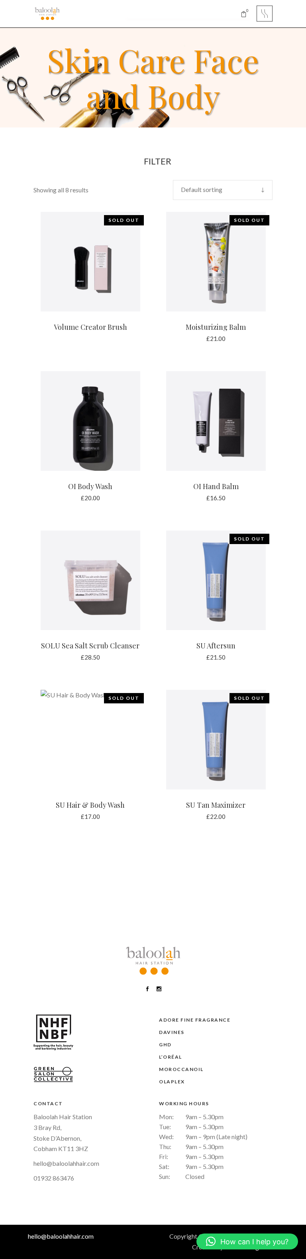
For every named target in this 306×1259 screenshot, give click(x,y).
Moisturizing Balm (216, 327)
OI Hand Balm (216, 486)
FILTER (156, 161)
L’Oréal (170, 1057)
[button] (247, 1241)
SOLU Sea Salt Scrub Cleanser (90, 645)
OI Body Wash (90, 486)
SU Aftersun (215, 645)
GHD (165, 1045)
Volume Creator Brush (90, 327)
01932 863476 (53, 1178)
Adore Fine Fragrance (194, 1020)
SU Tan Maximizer (215, 805)
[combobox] (223, 190)
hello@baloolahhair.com (66, 1163)
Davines (171, 1032)
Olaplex (172, 1082)
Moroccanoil (181, 1069)
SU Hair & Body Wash (90, 805)
